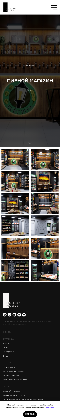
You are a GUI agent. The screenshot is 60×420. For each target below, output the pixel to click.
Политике (49, 407)
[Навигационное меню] (54, 7)
